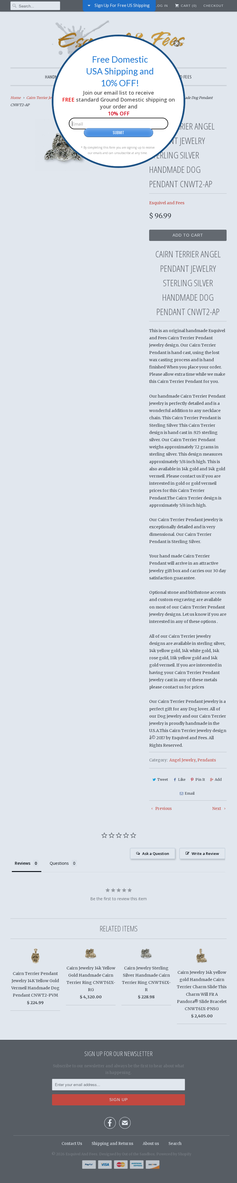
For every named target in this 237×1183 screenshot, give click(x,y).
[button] (176, 43)
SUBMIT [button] (118, 132)
